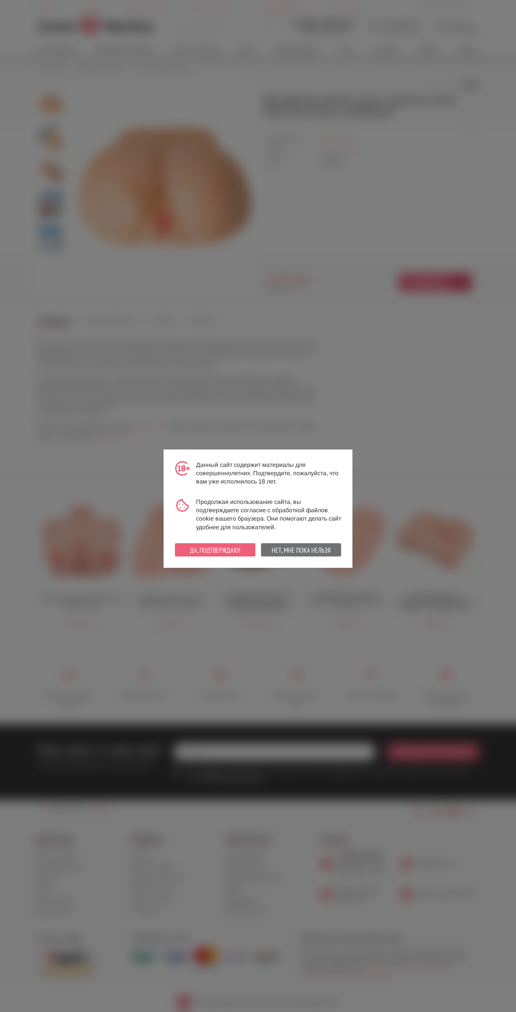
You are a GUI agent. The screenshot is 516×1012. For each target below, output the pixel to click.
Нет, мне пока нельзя (301, 550)
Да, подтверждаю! (215, 550)
